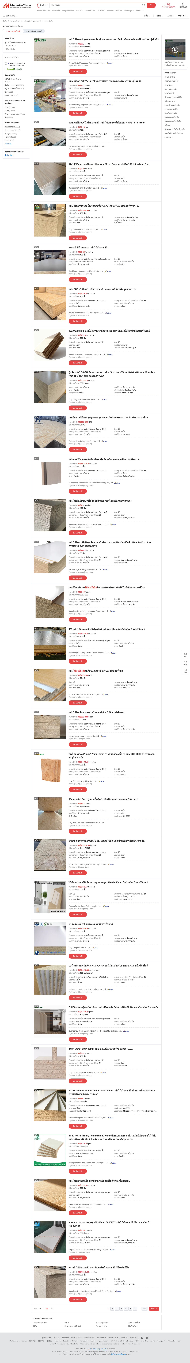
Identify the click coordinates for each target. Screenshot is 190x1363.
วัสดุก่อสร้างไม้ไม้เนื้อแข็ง (175, 129)
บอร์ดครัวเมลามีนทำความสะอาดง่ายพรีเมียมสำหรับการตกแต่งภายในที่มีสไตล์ (108, 965)
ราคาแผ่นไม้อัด (90, 11)
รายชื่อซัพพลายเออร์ (34, 31)
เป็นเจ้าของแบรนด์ (15, 114)
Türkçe (152, 1341)
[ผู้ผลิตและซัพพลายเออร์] (17, 5)
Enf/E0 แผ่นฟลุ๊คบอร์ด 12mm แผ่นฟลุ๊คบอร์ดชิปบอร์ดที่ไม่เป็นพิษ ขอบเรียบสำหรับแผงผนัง (113, 1007)
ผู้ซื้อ (146, 16)
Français (58, 1341)
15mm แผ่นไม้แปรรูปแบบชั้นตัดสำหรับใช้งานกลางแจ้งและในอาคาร (103, 799)
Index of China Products (110, 1344)
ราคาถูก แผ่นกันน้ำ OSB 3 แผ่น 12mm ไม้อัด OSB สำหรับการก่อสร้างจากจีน (107, 840)
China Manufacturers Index (89, 1344)
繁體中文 (41, 1341)
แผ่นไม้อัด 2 (101, 11)
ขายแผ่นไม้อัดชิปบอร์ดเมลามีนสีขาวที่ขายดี (91, 924)
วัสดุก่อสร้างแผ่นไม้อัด (114, 11)
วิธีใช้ (159, 16)
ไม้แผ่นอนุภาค (129, 11)
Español (66, 1341)
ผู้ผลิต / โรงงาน (14, 85)
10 (41, 1308)
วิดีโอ (36, 39)
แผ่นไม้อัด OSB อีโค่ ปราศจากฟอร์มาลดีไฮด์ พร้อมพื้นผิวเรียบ (99, 1180)
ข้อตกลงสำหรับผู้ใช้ (68, 1338)
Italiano (92, 1341)
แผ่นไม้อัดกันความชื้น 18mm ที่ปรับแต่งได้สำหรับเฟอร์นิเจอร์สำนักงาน (104, 205)
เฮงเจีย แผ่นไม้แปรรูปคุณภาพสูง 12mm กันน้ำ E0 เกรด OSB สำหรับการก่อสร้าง (108, 417)
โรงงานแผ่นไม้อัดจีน (173, 121)
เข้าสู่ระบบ (183, 7)
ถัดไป (153, 1308)
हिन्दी (137, 1341)
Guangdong (12, 130)
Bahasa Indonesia (174, 1341)
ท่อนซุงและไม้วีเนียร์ (73, 1326)
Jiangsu (11, 133)
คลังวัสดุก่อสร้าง (102, 1322)
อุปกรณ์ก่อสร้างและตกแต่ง (15, 42)
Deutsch (74, 1341)
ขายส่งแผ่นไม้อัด (171, 109)
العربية (120, 1341)
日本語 (49, 1341)
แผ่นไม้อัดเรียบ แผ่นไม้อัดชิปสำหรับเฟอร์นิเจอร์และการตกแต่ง (100, 500)
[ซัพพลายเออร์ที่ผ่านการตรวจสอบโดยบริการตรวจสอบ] (16, 65)
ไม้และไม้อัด (11, 45)
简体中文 (32, 1341)
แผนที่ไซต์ (124, 1338)
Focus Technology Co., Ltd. (97, 1349)
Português (83, 1341)
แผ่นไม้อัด (79, 11)
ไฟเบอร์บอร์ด (101, 1326)
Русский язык (103, 1341)
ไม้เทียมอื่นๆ (132, 1326)
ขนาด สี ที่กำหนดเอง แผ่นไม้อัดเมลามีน (88, 247)
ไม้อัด (35, 1326)
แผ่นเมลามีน (56, 11)
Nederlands (129, 1341)
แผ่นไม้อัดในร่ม (171, 113)
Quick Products (72, 1344)
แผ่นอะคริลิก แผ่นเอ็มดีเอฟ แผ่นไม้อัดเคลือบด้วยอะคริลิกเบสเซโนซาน (104, 459)
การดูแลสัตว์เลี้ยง (68, 11)
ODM (10, 110)
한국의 (113, 1341)
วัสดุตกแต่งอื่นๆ (134, 1322)
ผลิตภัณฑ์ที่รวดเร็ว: (43, 11)
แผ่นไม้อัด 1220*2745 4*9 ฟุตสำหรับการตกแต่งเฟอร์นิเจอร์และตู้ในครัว (105, 81)
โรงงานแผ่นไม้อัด (172, 117)
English (24, 1341)
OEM (10, 107)
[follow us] (147, 1338)
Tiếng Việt (161, 1341)
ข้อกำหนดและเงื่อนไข (118, 1354)
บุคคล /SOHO (11, 95)
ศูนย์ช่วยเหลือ (46, 1338)
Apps (170, 16)
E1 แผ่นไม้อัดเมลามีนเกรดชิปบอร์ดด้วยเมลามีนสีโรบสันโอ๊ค (99, 1267)
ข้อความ (56, 1338)
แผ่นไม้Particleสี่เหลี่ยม (174, 133)
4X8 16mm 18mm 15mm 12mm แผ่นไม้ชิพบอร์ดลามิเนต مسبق (101, 1049)
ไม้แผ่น (167, 125)
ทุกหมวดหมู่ (10, 16)
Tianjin (10, 137)
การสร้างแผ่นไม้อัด (172, 105)
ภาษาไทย (144, 1341)
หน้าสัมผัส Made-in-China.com (107, 1338)
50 (52, 1308)
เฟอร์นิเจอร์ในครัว (40, 1322)
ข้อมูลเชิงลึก (134, 1338)
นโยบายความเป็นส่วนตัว (86, 1338)
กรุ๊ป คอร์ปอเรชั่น (14, 88)
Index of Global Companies (130, 1344)
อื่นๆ (9, 92)
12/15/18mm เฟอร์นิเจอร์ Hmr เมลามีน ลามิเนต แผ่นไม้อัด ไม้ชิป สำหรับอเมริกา (109, 164)
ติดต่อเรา (10, 155)
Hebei (9, 140)
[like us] (142, 1338)
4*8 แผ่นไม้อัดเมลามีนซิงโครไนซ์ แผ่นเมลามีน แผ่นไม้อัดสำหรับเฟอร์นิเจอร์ (107, 629)
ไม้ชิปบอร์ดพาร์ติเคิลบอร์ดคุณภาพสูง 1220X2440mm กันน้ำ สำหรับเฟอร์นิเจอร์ (108, 882)
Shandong (12, 127)
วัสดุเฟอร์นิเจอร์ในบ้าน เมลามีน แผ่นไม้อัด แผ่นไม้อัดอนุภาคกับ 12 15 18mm (107, 122)
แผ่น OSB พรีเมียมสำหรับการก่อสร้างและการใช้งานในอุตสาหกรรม (102, 289)
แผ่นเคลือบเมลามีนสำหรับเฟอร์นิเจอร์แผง (96, 670)
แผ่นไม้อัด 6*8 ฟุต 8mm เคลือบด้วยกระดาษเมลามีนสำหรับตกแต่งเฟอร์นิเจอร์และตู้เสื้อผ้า (114, 39)
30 (46, 1309)
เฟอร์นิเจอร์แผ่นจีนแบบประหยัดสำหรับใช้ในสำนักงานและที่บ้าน (107, 587)
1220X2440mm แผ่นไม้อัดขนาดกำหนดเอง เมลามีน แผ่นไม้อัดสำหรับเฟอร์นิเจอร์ (109, 330)
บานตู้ (67, 1322)
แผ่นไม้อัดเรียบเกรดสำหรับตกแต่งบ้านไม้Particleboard (96, 712)
